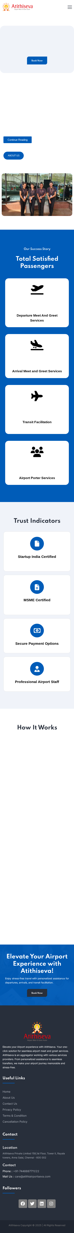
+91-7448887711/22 (26, 1171)
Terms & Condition (15, 1115)
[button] (17, 139)
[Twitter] (32, 1203)
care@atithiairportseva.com (32, 1176)
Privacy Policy (12, 1109)
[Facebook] (23, 1203)
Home (6, 1091)
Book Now (37, 61)
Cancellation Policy (15, 1121)
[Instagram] (51, 1203)
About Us (13, 156)
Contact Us (10, 1103)
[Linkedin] (42, 1203)
